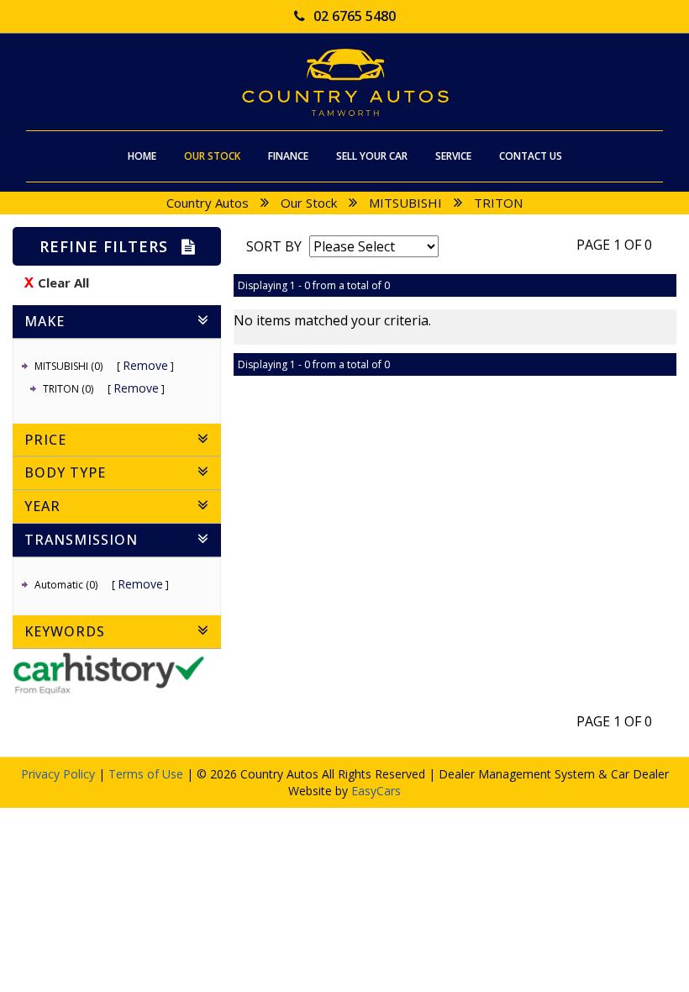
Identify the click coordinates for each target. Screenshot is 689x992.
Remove (145, 365)
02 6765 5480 (354, 16)
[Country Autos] (344, 82)
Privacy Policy (59, 774)
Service (453, 156)
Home (142, 156)
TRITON (498, 202)
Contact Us (530, 156)
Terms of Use (147, 774)
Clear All (63, 282)
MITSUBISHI (405, 202)
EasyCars (376, 791)
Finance (288, 156)
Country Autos (207, 202)
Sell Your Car (372, 156)
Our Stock (212, 156)
